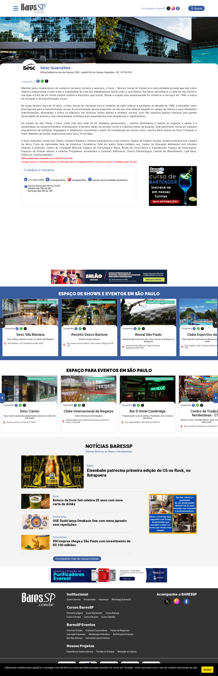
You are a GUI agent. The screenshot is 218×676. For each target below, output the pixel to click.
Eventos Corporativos (96, 630)
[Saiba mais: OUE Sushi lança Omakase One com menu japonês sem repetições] (35, 528)
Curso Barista (112, 613)
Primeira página (75, 613)
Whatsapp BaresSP (121, 599)
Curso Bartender (94, 613)
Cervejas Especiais (76, 634)
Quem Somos (74, 599)
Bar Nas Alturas (74, 638)
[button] (5, 671)
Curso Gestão (108, 617)
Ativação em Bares (127, 651)
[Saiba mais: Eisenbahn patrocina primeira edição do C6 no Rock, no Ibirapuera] (52, 487)
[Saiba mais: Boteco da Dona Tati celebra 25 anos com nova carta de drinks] (35, 507)
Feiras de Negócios (119, 630)
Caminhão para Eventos (98, 638)
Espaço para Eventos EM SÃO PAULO (109, 370)
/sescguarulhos (58, 180)
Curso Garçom (91, 617)
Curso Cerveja (74, 617)
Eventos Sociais (75, 630)
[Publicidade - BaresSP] (173, 186)
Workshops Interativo (99, 634)
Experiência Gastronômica (80, 651)
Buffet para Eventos (123, 634)
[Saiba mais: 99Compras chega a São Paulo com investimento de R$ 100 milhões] (35, 548)
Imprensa (103, 599)
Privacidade (90, 599)
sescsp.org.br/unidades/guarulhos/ (110, 180)
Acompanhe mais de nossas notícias (77, 558)
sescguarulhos (79, 180)
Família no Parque (105, 651)
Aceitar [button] (207, 669)
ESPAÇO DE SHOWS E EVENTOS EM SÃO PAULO (109, 293)
